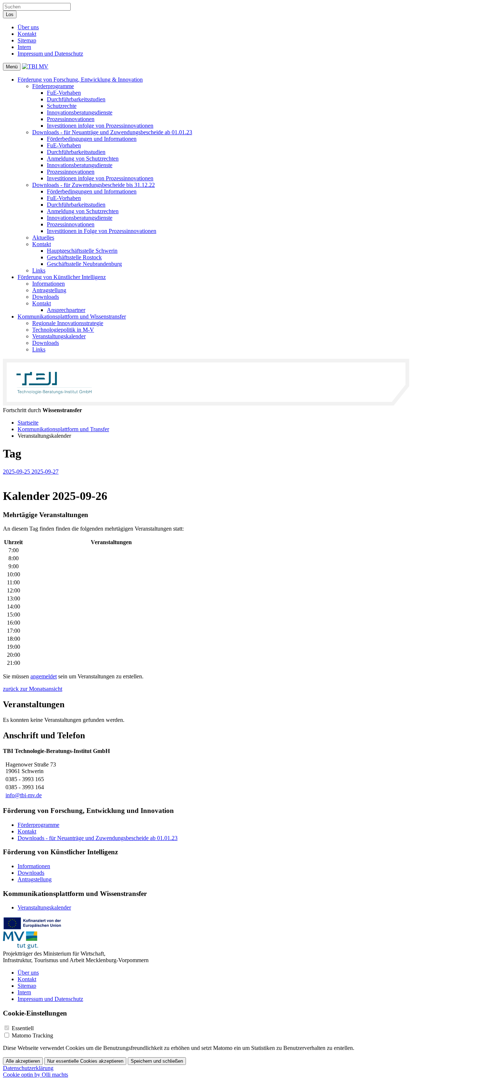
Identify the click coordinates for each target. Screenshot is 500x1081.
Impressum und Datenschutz (50, 53)
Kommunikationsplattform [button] (72, 316)
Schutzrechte (62, 106)
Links (38, 270)
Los (10, 14)
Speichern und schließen (157, 1061)
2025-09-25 (17, 471)
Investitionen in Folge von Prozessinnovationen (101, 231)
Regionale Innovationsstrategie (67, 323)
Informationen (48, 283)
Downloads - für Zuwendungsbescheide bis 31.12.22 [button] (93, 185)
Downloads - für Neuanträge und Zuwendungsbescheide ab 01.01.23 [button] (112, 132)
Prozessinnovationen (70, 119)
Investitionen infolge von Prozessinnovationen (100, 126)
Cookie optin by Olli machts (35, 1074)
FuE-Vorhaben (64, 93)
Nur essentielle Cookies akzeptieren (85, 1061)
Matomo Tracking (32, 1035)
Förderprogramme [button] (53, 86)
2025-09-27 (45, 471)
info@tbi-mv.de (23, 795)
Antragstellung (49, 290)
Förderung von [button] (62, 277)
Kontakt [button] (41, 244)
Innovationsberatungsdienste (79, 112)
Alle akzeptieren (23, 1061)
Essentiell (23, 1028)
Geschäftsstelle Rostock (74, 257)
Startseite (28, 422)
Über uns (28, 27)
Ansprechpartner (66, 310)
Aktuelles (43, 237)
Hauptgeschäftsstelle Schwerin (82, 251)
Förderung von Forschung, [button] (80, 79)
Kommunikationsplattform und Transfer (63, 429)
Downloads (45, 297)
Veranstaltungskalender (59, 336)
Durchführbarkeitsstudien (76, 99)
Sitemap (27, 40)
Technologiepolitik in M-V (63, 330)
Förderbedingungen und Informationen (92, 139)
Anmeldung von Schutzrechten (83, 158)
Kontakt (27, 34)
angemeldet (43, 676)
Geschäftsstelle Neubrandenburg (84, 264)
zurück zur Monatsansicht (32, 689)
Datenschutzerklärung (28, 1068)
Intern (24, 47)
